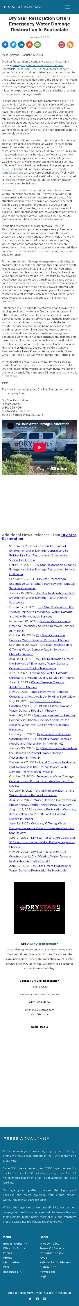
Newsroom (47, 1272)
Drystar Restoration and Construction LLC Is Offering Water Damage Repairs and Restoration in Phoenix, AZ (40, 739)
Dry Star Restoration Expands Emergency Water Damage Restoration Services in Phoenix (42, 570)
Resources (10, 1272)
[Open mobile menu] (67, 7)
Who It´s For (12, 1248)
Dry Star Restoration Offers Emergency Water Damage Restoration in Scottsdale (41, 598)
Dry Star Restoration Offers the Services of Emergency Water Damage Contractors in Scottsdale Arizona (41, 664)
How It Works (12, 1244)
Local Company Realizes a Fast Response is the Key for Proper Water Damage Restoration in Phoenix (42, 767)
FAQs (43, 1258)
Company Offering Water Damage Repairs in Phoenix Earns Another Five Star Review (41, 828)
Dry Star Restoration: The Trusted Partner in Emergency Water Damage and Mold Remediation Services (41, 612)
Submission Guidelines (55, 1262)
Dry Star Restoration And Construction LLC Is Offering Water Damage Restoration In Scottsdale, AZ (40, 856)
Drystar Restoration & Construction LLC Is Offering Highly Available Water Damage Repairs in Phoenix (40, 706)
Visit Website (39, 1014)
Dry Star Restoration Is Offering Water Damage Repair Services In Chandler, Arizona (40, 649)
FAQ (6, 1267)
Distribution (11, 1262)
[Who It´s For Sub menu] (24, 1248)
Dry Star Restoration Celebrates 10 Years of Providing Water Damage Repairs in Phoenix (42, 842)
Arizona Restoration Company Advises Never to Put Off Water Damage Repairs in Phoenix (42, 814)
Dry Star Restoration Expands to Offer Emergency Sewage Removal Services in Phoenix (42, 584)
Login (43, 1276)
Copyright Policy (51, 1253)
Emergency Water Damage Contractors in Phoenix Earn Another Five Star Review (41, 781)
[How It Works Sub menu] (25, 1243)
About (7, 1258)
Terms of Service (52, 1248)
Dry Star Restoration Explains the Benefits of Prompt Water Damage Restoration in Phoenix (43, 753)
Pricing (7, 1253)
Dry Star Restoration (44, 944)
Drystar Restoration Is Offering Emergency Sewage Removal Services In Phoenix (41, 626)
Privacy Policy (49, 1244)
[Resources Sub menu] (21, 1272)
